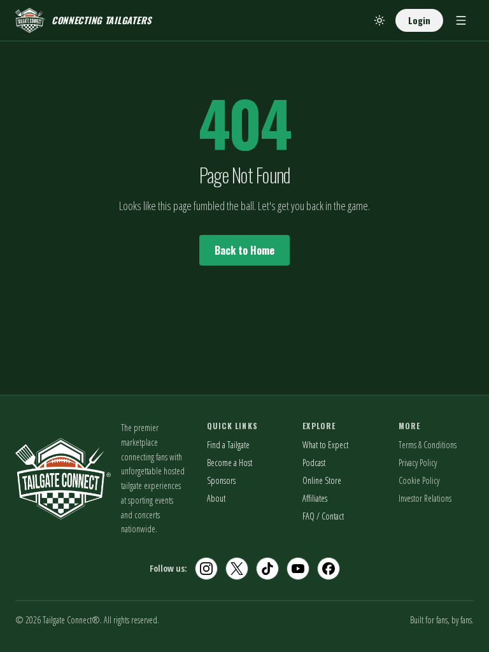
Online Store (321, 480)
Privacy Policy (418, 463)
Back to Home (244, 250)
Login (419, 20)
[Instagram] (206, 568)
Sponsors (221, 480)
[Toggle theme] (379, 20)
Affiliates (314, 498)
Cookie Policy (419, 480)
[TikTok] (267, 568)
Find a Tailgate (228, 445)
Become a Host (229, 463)
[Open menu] (461, 20)
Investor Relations (425, 498)
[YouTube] (298, 568)
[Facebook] (328, 568)
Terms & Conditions (428, 445)
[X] (236, 568)
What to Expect (325, 445)
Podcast (313, 463)
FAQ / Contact (323, 516)
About (216, 498)
